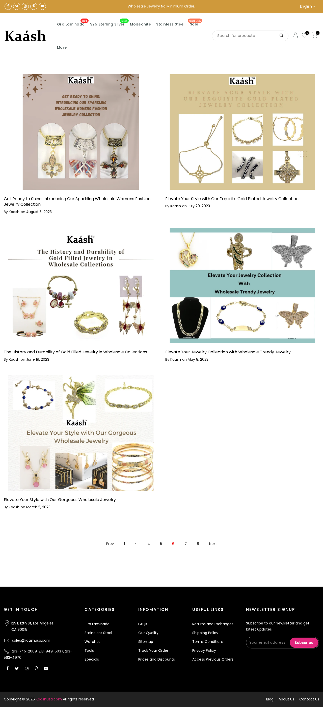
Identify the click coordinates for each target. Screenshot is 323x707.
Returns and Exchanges (212, 623)
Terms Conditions (208, 641)
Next (213, 543)
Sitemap (145, 641)
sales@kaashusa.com (31, 640)
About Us (286, 699)
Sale (195, 23)
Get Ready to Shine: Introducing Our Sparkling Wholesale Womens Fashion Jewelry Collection (77, 201)
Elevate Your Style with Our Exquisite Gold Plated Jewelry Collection (232, 199)
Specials (92, 659)
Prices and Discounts (156, 659)
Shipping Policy (205, 632)
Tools (89, 650)
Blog (270, 699)
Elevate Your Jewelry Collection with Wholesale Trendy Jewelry (228, 352)
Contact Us (309, 699)
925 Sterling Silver (108, 23)
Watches (92, 641)
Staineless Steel (98, 632)
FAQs (142, 623)
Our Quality (148, 632)
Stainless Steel (170, 24)
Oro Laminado (72, 23)
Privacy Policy (204, 650)
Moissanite (140, 24)
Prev (110, 543)
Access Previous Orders (212, 659)
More (62, 47)
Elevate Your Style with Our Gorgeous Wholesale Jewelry (60, 500)
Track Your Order (153, 650)
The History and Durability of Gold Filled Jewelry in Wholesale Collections (75, 352)
